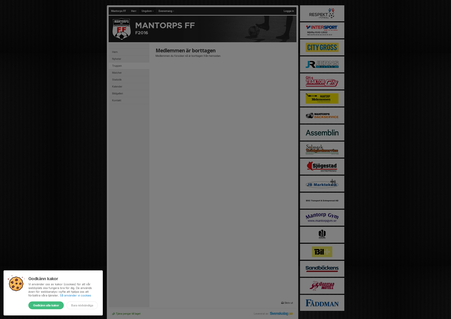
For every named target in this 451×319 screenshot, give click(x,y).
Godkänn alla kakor (46, 305)
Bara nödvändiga (82, 305)
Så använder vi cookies (75, 295)
